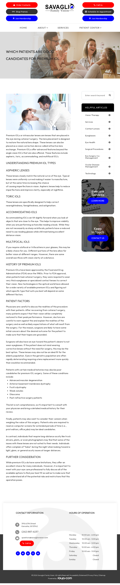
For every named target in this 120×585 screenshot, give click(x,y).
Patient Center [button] (89, 27)
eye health (90, 142)
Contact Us (97, 238)
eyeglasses (90, 135)
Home (23, 27)
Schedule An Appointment (99, 11)
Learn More (97, 200)
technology (90, 173)
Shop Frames (22, 11)
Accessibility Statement (78, 575)
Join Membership (23, 18)
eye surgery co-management (92, 157)
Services (63, 27)
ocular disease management (92, 165)
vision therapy (92, 115)
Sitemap (102, 575)
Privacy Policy (93, 575)
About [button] (42, 27)
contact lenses (92, 128)
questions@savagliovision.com (35, 537)
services (89, 122)
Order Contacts (23, 5)
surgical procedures (94, 149)
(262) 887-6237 (30, 531)
